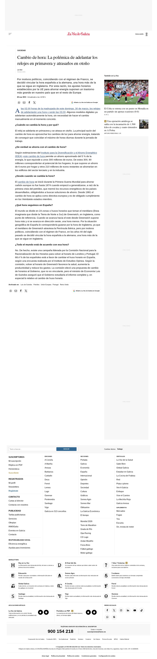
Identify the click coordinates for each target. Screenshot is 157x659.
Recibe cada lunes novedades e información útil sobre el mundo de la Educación (35, 575)
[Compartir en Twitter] (34, 102)
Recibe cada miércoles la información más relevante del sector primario (81, 575)
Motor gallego (86, 553)
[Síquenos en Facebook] (107, 610)
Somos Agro (85, 499)
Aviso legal (45, 656)
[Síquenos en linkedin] (128, 610)
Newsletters (14, 487)
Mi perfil (12, 483)
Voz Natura (96, 639)
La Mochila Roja (123, 499)
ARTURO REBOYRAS (111, 133)
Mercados (120, 511)
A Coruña (49, 460)
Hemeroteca (14, 469)
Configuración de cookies (107, 656)
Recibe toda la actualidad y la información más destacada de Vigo (83, 596)
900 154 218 (60, 631)
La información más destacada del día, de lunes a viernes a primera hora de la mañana (36, 565)
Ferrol (47, 483)
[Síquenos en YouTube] (135, 610)
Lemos (48, 487)
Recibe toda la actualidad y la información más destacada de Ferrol (130, 586)
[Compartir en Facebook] (29, 102)
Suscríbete (14, 473)
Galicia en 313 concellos (55, 511)
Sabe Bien (121, 464)
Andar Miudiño (86, 541)
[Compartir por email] (24, 102)
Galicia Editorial (124, 639)
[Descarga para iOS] (40, 612)
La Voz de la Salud (124, 460)
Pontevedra (50, 499)
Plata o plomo (122, 483)
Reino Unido (64, 285)
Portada (83, 460)
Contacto (12, 534)
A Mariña (48, 464)
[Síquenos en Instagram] (121, 610)
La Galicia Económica (90, 511)
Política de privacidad (58, 656)
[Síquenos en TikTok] (142, 610)
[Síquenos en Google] (114, 617)
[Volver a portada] (78, 34)
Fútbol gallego (86, 549)
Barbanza (49, 472)
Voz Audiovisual (63, 639)
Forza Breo (85, 545)
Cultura (83, 491)
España (83, 472)
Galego (120, 449)
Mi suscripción (15, 461)
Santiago (48, 503)
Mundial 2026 (86, 521)
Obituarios (84, 507)
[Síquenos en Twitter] (114, 610)
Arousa (48, 468)
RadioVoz (73, 639)
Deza (47, 479)
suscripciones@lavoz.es (96, 632)
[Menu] (10, 34)
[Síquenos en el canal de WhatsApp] (107, 617)
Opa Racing (85, 533)
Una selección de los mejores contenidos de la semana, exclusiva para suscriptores (128, 565)
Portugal (56, 285)
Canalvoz (88, 639)
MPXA (116, 639)
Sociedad (84, 487)
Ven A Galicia (122, 487)
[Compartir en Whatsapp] (19, 102)
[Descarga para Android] (46, 612)
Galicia (83, 464)
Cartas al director (16, 501)
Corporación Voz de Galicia (36, 639)
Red (118, 479)
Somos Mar (85, 503)
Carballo (48, 476)
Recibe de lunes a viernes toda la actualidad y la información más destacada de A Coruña (83, 586)
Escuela (120, 523)
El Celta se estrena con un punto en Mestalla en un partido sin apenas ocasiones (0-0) (126, 110)
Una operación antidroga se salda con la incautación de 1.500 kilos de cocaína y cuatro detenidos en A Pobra (120, 126)
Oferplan (12, 522)
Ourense (48, 495)
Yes (118, 519)
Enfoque (120, 491)
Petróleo (36, 285)
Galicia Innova (122, 503)
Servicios (13, 519)
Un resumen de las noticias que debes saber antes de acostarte (81, 565)
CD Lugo (84, 537)
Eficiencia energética (18, 544)
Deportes (84, 483)
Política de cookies (73, 656)
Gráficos (84, 495)
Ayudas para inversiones (19, 548)
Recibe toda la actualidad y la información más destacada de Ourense (130, 596)
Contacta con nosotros (18, 505)
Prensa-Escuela (107, 639)
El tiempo (84, 515)
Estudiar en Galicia (124, 472)
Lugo (47, 491)
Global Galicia (122, 468)
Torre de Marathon (88, 525)
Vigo (47, 507)
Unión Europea (46, 285)
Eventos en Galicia (17, 530)
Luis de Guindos (26, 285)
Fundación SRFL (51, 639)
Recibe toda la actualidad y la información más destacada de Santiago (36, 596)
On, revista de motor (125, 527)
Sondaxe (80, 639)
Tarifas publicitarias (17, 515)
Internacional (86, 476)
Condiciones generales (89, 656)
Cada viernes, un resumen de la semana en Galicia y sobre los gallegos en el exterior (36, 586)
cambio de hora (26, 182)
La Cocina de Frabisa (125, 476)
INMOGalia (13, 526)
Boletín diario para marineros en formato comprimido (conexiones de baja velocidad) (127, 575)
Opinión (83, 479)
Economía (84, 468)
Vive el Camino (123, 495)
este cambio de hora (34, 156)
